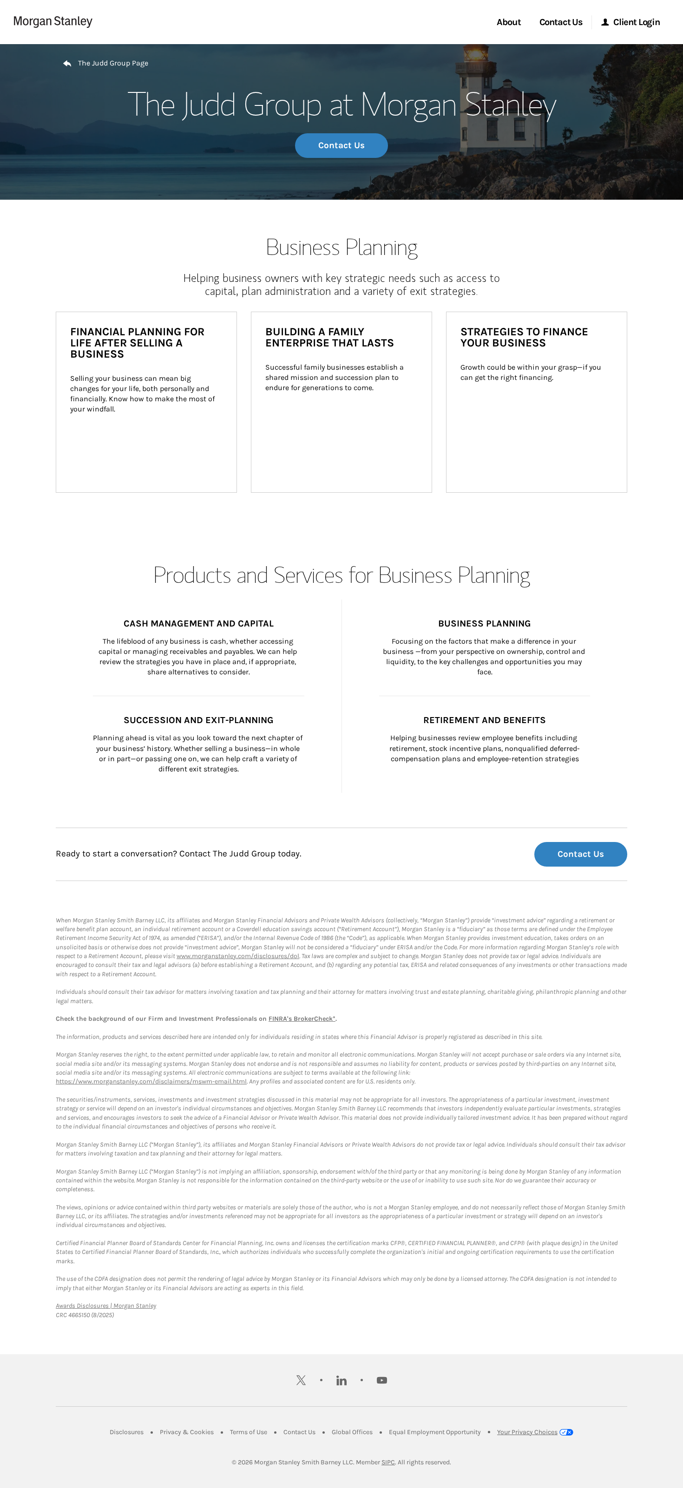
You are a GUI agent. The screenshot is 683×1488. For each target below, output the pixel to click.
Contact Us (341, 145)
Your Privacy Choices (527, 1432)
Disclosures (127, 1432)
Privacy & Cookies (187, 1432)
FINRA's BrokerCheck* (302, 1019)
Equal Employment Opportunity (435, 1432)
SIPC (388, 1462)
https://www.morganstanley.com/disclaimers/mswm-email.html (151, 1081)
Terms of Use (248, 1432)
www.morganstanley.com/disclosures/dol (238, 956)
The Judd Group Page (113, 63)
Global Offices (352, 1432)
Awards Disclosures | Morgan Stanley (106, 1306)
